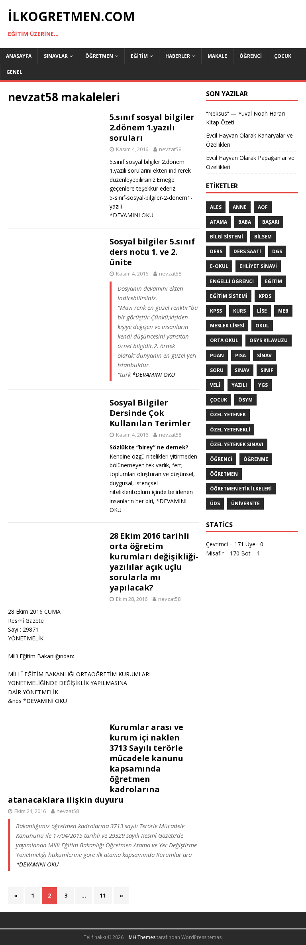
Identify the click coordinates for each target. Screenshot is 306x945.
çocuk (218, 399)
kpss (216, 310)
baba (244, 222)
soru (217, 370)
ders (216, 251)
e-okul (219, 266)
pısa (240, 355)
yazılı (239, 385)
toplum (141, 492)
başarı (270, 222)
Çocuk (282, 56)
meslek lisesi (227, 325)
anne (240, 207)
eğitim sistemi (228, 296)
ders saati (247, 251)
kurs (239, 310)
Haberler (177, 56)
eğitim (273, 281)
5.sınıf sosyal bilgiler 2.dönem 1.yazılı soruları (152, 127)
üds (215, 503)
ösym (245, 399)
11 (103, 895)
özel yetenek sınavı (236, 444)
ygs (263, 385)
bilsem (263, 236)
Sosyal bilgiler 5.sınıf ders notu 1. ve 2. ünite (152, 252)
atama (218, 222)
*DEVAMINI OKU (131, 215)
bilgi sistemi (226, 236)
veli (215, 385)
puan (217, 355)
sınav (242, 370)
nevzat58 (170, 149)
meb (283, 310)
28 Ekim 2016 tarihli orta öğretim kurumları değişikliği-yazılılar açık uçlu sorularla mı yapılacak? (154, 561)
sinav (264, 355)
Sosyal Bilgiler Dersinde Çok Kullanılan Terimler (150, 413)
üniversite (245, 503)
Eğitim (139, 56)
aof (263, 207)
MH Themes (142, 937)
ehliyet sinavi (258, 266)
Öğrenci (250, 56)
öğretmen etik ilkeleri (241, 488)
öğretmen (224, 474)
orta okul (224, 340)
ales (216, 207)
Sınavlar (56, 56)
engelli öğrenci (232, 281)
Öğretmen (99, 56)
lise (262, 310)
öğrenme (255, 459)
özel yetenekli (230, 429)
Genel (14, 72)
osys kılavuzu (268, 340)
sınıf (267, 370)
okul (262, 325)
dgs (277, 251)
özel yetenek (228, 414)
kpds (265, 296)
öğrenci (221, 459)
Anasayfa (18, 56)
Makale (217, 56)
